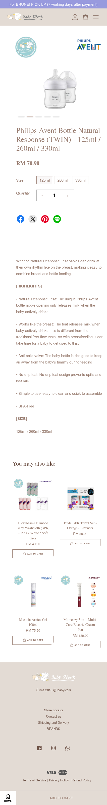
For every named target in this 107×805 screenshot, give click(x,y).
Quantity (23, 193)
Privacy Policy (59, 780)
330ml (80, 180)
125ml (45, 180)
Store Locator (53, 710)
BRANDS (53, 728)
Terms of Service (34, 780)
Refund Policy (81, 780)
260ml (62, 180)
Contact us (53, 716)
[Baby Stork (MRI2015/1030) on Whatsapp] (67, 750)
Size (19, 180)
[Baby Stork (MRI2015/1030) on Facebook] (39, 750)
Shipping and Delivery (53, 722)
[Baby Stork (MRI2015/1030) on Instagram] (53, 750)
